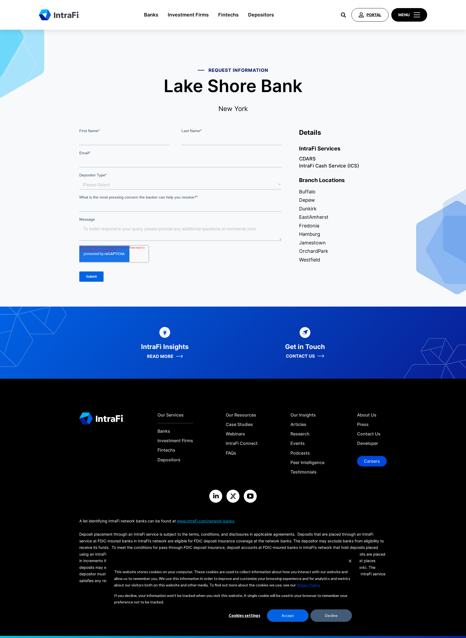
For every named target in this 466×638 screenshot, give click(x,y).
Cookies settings (244, 615)
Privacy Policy (308, 585)
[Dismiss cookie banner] (350, 561)
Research (300, 433)
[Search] (343, 15)
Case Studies (239, 424)
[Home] (59, 14)
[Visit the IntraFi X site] (233, 496)
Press (363, 424)
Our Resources (241, 415)
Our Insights (303, 415)
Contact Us (369, 433)
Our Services (170, 415)
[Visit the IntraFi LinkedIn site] (215, 496)
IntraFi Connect (242, 443)
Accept (288, 615)
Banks (151, 15)
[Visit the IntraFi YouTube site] (250, 496)
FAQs (231, 453)
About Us (366, 415)
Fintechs (228, 15)
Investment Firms (188, 15)
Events (297, 443)
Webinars (235, 433)
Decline (331, 615)
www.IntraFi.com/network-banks (205, 521)
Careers (372, 461)
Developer (367, 443)
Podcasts (300, 453)
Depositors (261, 15)
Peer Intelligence (307, 462)
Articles (298, 424)
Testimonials (303, 472)
